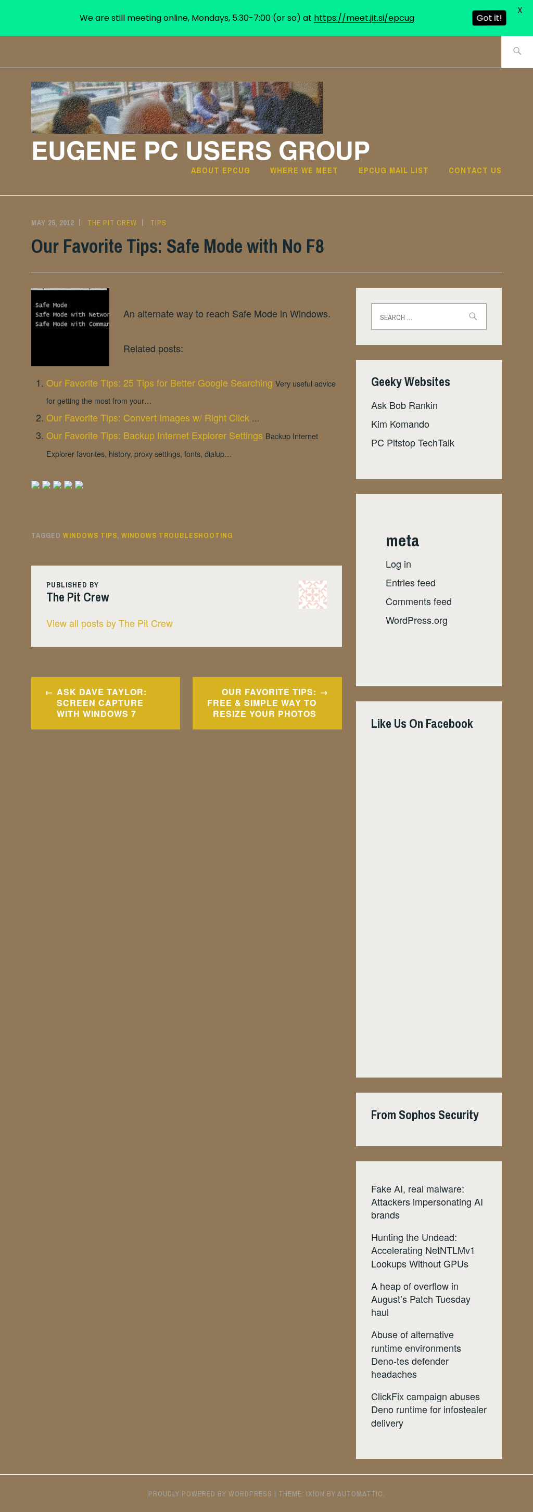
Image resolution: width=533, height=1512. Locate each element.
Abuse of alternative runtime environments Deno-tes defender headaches (416, 1353)
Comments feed (419, 601)
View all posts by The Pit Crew (109, 623)
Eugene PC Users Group (200, 150)
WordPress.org (417, 619)
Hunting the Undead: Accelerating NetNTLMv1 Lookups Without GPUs (423, 1250)
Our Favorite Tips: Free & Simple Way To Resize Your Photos (261, 703)
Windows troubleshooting (177, 535)
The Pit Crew (112, 222)
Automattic (360, 1493)
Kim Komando (400, 423)
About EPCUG (220, 170)
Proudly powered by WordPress (210, 1493)
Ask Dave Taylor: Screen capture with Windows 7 (102, 703)
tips (158, 222)
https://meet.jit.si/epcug (364, 18)
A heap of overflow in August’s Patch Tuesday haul (421, 1298)
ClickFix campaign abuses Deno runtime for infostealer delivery (429, 1409)
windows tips (90, 535)
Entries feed (411, 582)
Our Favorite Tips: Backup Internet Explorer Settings (154, 435)
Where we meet (304, 170)
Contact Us (475, 170)
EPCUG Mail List (394, 170)
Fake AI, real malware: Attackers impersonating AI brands (427, 1201)
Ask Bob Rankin (404, 405)
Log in (398, 563)
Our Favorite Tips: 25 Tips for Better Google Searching (159, 382)
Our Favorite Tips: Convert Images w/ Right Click (147, 417)
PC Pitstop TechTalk (412, 442)
